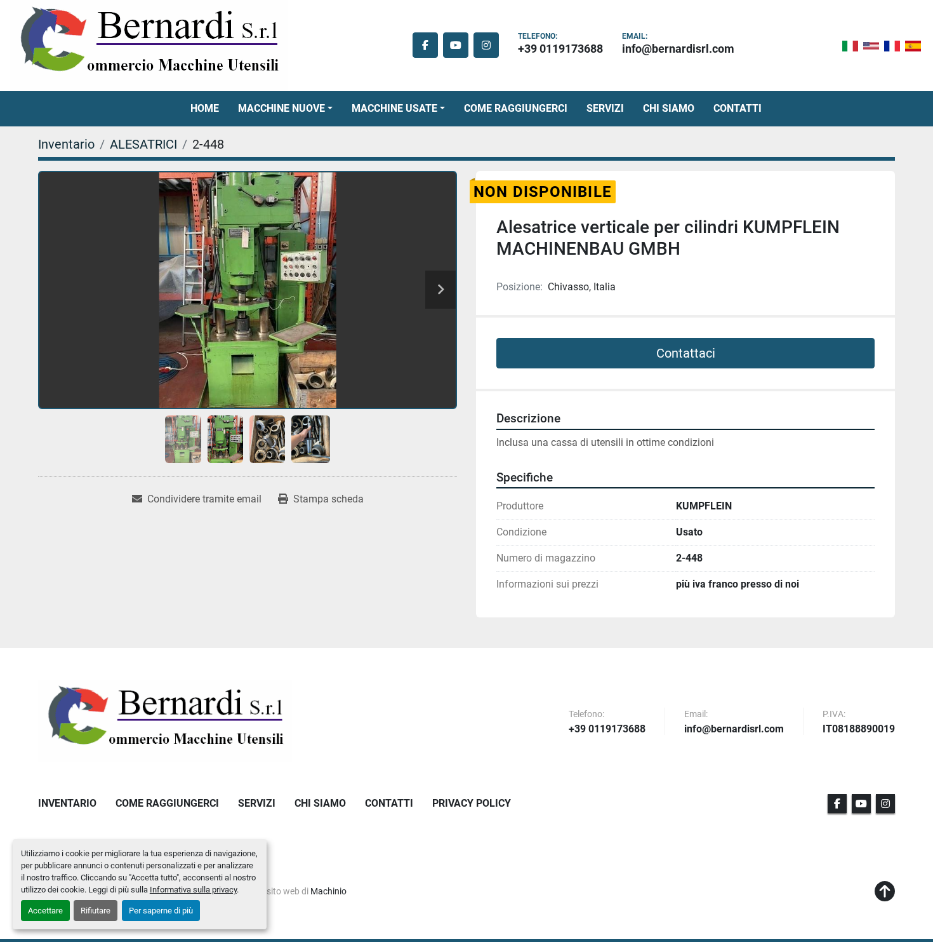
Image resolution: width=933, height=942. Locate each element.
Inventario (67, 803)
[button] (285, 108)
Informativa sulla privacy (193, 889)
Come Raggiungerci (515, 108)
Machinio (328, 891)
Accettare (45, 910)
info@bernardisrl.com (678, 48)
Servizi (605, 108)
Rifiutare (95, 910)
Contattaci (685, 353)
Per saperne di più (161, 910)
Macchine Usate (394, 108)
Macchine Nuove (281, 108)
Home (204, 108)
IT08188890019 (859, 729)
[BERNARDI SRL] (165, 721)
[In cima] (885, 892)
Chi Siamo (668, 108)
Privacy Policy (471, 803)
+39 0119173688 (560, 48)
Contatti (737, 108)
